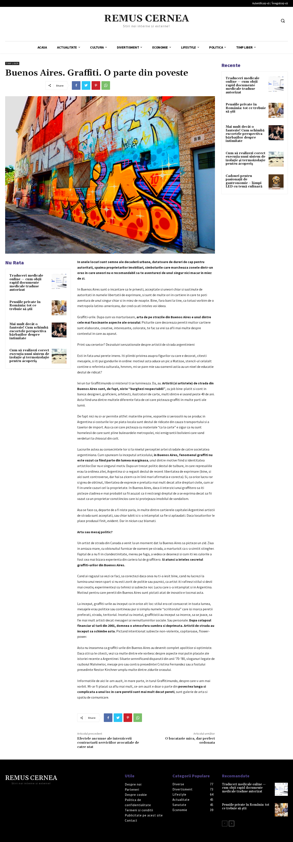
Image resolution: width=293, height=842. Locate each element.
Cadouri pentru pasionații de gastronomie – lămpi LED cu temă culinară (244, 181)
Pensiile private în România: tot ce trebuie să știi (25, 305)
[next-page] (231, 823)
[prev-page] (224, 823)
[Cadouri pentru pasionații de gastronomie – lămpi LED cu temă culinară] (276, 181)
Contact (131, 820)
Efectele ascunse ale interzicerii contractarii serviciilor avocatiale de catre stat (108, 742)
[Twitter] (86, 85)
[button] (283, 20)
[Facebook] (76, 85)
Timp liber (12, 63)
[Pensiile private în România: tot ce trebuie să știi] (59, 307)
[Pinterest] (96, 85)
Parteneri (132, 789)
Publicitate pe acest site (144, 815)
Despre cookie (136, 795)
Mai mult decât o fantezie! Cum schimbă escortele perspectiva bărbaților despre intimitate (28, 331)
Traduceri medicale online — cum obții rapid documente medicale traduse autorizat (26, 283)
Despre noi (133, 784)
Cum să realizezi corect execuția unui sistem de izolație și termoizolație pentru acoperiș (29, 355)
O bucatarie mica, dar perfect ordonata (190, 740)
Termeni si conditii (139, 810)
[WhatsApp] (105, 85)
